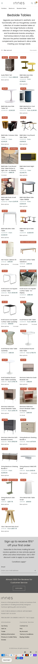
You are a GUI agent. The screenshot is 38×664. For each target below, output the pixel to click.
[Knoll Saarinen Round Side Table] (28, 337)
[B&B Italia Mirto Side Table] (9, 217)
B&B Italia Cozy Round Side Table (27, 136)
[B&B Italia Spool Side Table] (28, 217)
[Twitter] (30, 652)
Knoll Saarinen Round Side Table (27, 350)
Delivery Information (8, 634)
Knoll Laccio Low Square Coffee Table (9, 290)
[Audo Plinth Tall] (9, 64)
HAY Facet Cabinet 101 (8, 260)
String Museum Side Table (8, 499)
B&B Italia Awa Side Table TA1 (7, 107)
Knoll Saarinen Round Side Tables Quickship (8, 379)
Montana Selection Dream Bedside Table (8, 408)
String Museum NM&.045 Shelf (28, 467)
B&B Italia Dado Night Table (27, 167)
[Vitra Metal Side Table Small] (28, 486)
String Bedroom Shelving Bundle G (9, 467)
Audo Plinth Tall (6, 75)
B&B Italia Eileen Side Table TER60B (27, 198)
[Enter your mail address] (35, 570)
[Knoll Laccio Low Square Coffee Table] (9, 277)
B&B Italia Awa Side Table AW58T (26, 76)
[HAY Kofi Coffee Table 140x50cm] (28, 248)
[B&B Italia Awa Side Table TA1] (9, 95)
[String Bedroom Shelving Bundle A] (28, 426)
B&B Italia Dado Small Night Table (8, 198)
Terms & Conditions (26, 634)
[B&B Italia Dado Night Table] (28, 155)
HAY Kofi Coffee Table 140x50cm (27, 261)
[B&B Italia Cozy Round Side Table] (28, 124)
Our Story (4, 626)
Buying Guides (24, 637)
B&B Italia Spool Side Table (27, 230)
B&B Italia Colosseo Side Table (9, 136)
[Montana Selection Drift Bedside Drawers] (9, 426)
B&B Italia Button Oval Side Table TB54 (27, 107)
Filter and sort (7, 50)
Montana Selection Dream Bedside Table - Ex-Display (28, 409)
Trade (3, 631)
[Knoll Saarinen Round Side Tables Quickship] (9, 366)
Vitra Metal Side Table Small (27, 499)
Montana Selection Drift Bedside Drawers (9, 438)
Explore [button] (18, 588)
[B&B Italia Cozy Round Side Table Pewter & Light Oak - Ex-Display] (9, 155)
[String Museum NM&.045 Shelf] (28, 455)
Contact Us (24, 626)
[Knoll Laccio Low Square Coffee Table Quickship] (9, 308)
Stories (3, 640)
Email (3, 567)
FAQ (21, 629)
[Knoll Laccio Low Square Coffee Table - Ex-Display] (28, 277)
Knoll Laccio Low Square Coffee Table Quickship (9, 321)
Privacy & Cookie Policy (9, 637)
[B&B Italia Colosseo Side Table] (9, 124)
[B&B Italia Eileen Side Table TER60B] (28, 186)
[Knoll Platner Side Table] (28, 308)
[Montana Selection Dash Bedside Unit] (28, 366)
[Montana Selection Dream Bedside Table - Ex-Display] (28, 395)
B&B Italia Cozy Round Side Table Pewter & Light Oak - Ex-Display (8, 168)
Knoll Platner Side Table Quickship (9, 350)
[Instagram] (35, 652)
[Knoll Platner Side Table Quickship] (9, 337)
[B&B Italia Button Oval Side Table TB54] (28, 95)
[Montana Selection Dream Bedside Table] (9, 395)
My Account (24, 631)
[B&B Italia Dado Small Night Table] (9, 186)
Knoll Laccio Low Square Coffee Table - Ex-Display (28, 291)
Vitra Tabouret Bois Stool (9, 527)
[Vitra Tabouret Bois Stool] (9, 515)
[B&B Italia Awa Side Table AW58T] (28, 64)
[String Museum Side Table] (9, 486)
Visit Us (3, 629)
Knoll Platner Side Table (28, 320)
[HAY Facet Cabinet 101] (9, 248)
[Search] (31, 3)
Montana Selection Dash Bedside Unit (28, 379)
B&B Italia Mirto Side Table (8, 230)
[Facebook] (25, 652)
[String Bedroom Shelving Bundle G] (9, 455)
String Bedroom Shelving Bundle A (28, 438)
